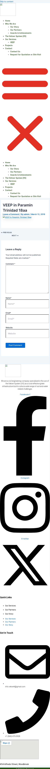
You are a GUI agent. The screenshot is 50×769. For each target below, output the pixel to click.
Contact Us (15, 51)
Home (7, 21)
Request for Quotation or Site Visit (25, 54)
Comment (10, 264)
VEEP (12, 42)
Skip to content (6, 1)
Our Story (14, 27)
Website (9, 327)
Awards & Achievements (20, 33)
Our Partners (16, 30)
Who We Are (10, 24)
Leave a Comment (11, 214)
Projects (9, 45)
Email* (8, 313)
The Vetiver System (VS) (15, 36)
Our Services (10, 39)
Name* (8, 298)
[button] (25, 108)
